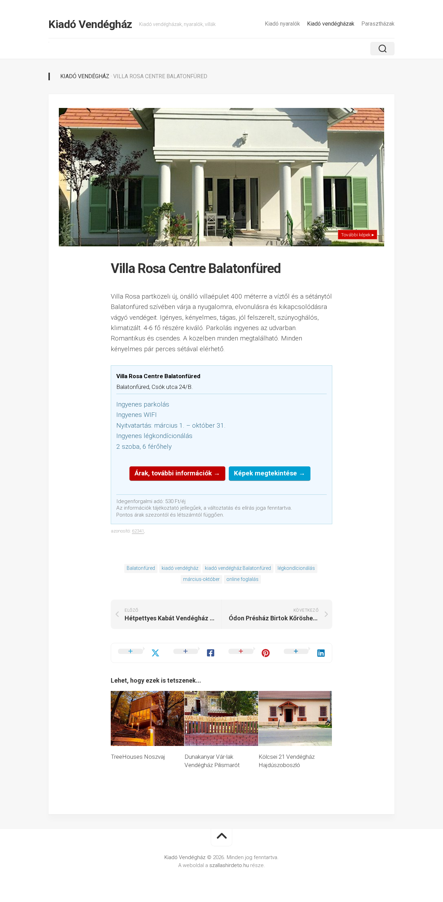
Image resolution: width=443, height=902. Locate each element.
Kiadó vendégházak (330, 23)
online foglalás (242, 579)
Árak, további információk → (177, 473)
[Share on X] (138, 653)
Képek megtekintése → (269, 473)
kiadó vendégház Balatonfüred (238, 568)
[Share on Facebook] (194, 653)
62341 (138, 531)
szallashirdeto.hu (229, 865)
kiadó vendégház (180, 568)
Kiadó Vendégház (90, 24)
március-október (201, 579)
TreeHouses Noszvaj (138, 756)
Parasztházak (378, 23)
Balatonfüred (141, 568)
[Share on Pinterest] (249, 653)
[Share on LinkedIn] (304, 653)
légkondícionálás (296, 568)
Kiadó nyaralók (282, 23)
